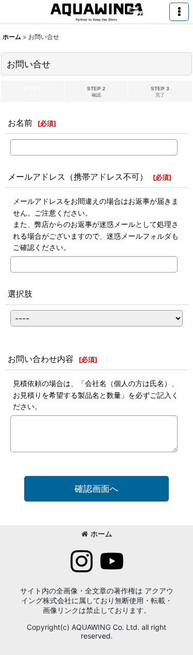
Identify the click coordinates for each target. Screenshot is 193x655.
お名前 (20, 123)
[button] (179, 12)
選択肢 (20, 293)
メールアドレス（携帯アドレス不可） (78, 176)
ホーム (101, 533)
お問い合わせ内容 (41, 359)
